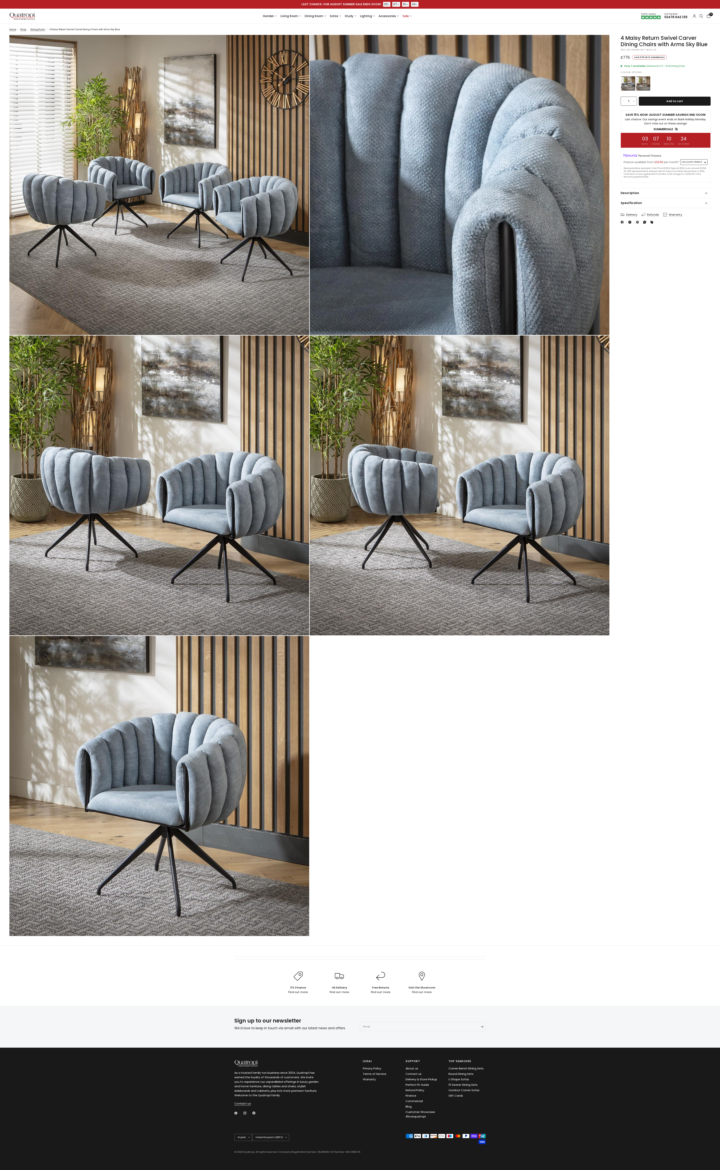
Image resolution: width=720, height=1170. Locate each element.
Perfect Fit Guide (417, 1085)
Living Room (289, 16)
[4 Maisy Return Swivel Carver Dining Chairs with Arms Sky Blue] (628, 83)
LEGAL (367, 1061)
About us (412, 1068)
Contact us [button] (242, 1103)
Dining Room (314, 16)
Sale (406, 16)
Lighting (366, 16)
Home (12, 29)
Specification (631, 203)
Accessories (387, 16)
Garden (268, 16)
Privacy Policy (372, 1068)
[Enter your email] (482, 1026)
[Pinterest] (638, 222)
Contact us (414, 1074)
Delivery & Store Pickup (421, 1079)
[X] (630, 222)
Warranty (369, 1079)
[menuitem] (270, 16)
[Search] (701, 16)
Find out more (298, 992)
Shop (23, 29)
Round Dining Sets (460, 1074)
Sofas (334, 16)
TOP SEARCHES (459, 1061)
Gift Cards (455, 1096)
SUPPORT (413, 1061)
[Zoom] (301, 42)
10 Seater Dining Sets (463, 1085)
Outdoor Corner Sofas (463, 1090)
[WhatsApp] (645, 222)
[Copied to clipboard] (652, 222)
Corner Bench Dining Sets (466, 1068)
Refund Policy (415, 1090)
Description (630, 193)
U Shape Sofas (458, 1079)
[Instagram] (247, 1113)
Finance (411, 1096)
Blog (409, 1106)
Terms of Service (374, 1074)
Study (349, 16)
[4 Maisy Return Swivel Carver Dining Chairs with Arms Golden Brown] (643, 83)
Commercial (414, 1101)
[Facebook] (623, 222)
